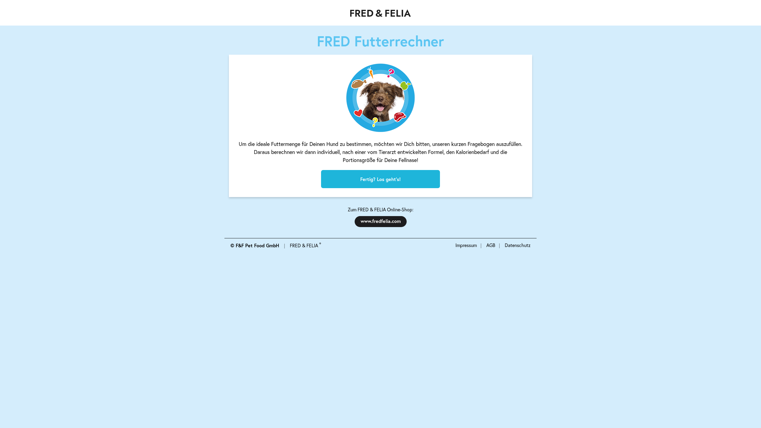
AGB (490, 245)
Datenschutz (518, 245)
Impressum (466, 245)
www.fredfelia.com (381, 221)
